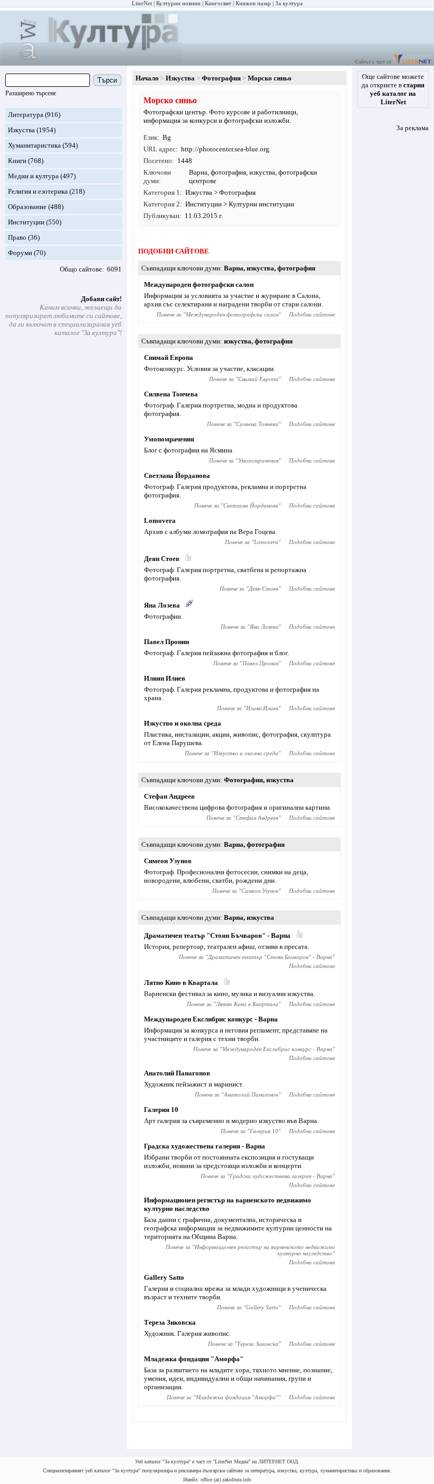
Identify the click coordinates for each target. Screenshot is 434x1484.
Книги (17, 161)
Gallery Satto (164, 1277)
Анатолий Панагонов (177, 1073)
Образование (27, 207)
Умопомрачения (169, 439)
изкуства (262, 172)
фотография (228, 172)
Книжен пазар (253, 3)
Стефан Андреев (169, 796)
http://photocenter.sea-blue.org (225, 149)
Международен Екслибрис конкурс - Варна (211, 1019)
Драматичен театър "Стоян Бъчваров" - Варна (217, 935)
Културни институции (261, 204)
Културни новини (178, 3)
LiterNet (142, 3)
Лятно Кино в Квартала (181, 983)
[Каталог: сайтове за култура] (92, 61)
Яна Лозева (162, 605)
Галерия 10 (161, 1110)
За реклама (412, 128)
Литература (25, 115)
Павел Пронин (166, 642)
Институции (26, 222)
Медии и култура (33, 176)
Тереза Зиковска (170, 1322)
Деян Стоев (161, 559)
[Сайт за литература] (412, 62)
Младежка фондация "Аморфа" (193, 1359)
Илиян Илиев (164, 678)
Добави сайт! (101, 299)
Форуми (20, 253)
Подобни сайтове (312, 314)
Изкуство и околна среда (182, 723)
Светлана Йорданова (177, 475)
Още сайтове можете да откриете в (392, 89)
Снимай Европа (168, 357)
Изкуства (21, 130)
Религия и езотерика (38, 191)
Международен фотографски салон (199, 284)
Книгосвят (218, 3)
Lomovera (160, 520)
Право (17, 237)
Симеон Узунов (168, 861)
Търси (107, 80)
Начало (147, 78)
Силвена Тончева (171, 394)
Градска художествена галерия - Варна (204, 1146)
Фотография (221, 78)
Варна (198, 172)
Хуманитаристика (34, 145)
